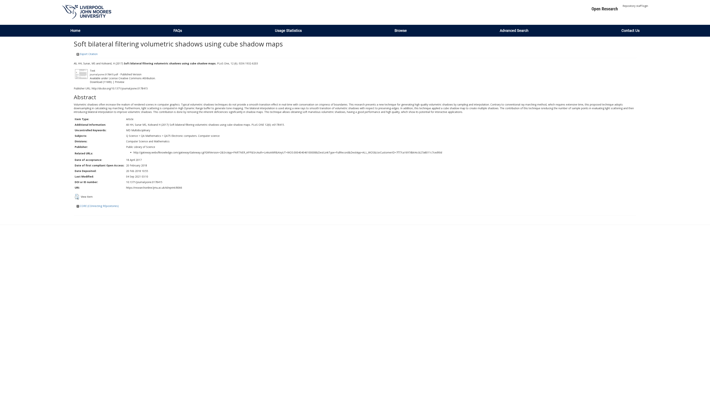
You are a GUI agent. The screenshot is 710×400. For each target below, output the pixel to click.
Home (75, 30)
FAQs (177, 30)
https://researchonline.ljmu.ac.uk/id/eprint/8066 (154, 187)
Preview (119, 82)
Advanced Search (514, 30)
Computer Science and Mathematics (148, 141)
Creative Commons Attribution (137, 78)
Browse (401, 30)
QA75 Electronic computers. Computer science (192, 136)
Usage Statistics (288, 30)
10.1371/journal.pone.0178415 (144, 182)
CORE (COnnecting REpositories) (99, 206)
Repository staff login (635, 6)
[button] (77, 197)
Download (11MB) (101, 82)
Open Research (604, 8)
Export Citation (88, 54)
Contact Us (630, 30)
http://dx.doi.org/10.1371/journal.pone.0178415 (120, 88)
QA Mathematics (151, 136)
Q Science (132, 136)
